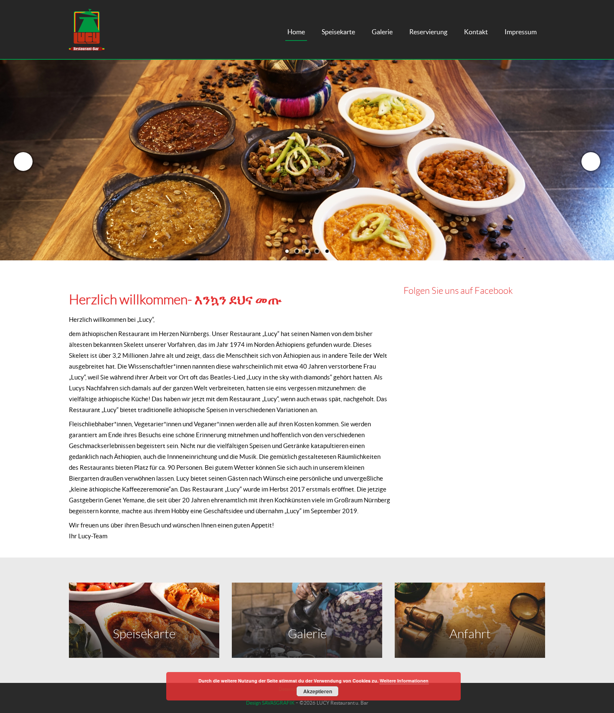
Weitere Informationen (404, 680)
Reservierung (428, 32)
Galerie (382, 32)
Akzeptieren (317, 691)
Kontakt (476, 32)
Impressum (521, 32)
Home (296, 32)
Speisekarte (338, 32)
